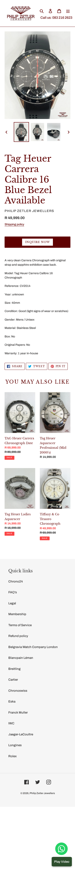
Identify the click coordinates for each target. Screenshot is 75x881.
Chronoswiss (17, 690)
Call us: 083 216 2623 (56, 17)
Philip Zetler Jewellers (42, 793)
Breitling (14, 668)
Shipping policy (14, 224)
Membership (17, 614)
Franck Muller (18, 712)
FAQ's (12, 592)
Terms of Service (20, 625)
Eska (11, 701)
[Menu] (68, 10)
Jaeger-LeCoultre (20, 734)
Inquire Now (37, 242)
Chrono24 (15, 581)
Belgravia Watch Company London (33, 647)
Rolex (12, 756)
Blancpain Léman (20, 657)
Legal (12, 603)
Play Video (61, 861)
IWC (11, 723)
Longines (15, 745)
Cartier (13, 679)
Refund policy (18, 636)
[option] (21, 132)
